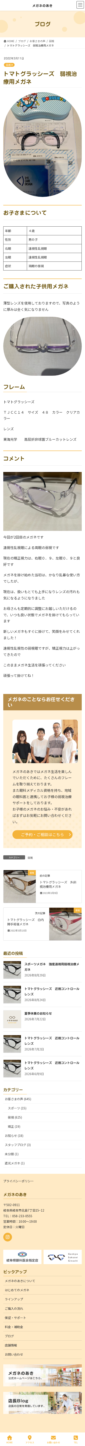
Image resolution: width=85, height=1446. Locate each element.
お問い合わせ (14, 1354)
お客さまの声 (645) (18, 1099)
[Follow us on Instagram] (7, 1237)
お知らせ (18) (14, 1135)
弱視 (8, 65)
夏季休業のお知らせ (38, 1013)
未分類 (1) (12, 1154)
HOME (9, 1442)
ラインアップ (14, 1299)
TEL (76, 1442)
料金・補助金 (14, 1327)
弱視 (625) (15, 1117)
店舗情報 (11, 1345)
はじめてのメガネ (17, 1290)
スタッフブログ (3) (18, 1145)
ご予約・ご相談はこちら (42, 834)
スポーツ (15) (17, 1108)
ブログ (9, 1336)
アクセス (30, 1442)
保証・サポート (15, 1317)
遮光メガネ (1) (15, 1163)
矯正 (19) (14, 1126)
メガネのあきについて (20, 1281)
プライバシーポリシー (18, 1181)
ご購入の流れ (14, 1308)
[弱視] (19, 885)
